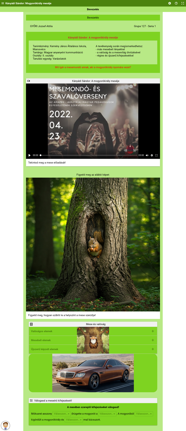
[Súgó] (176, 3)
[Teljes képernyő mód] (182, 3)
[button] (93, 331)
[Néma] (147, 155)
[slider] (89, 155)
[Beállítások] (169, 3)
